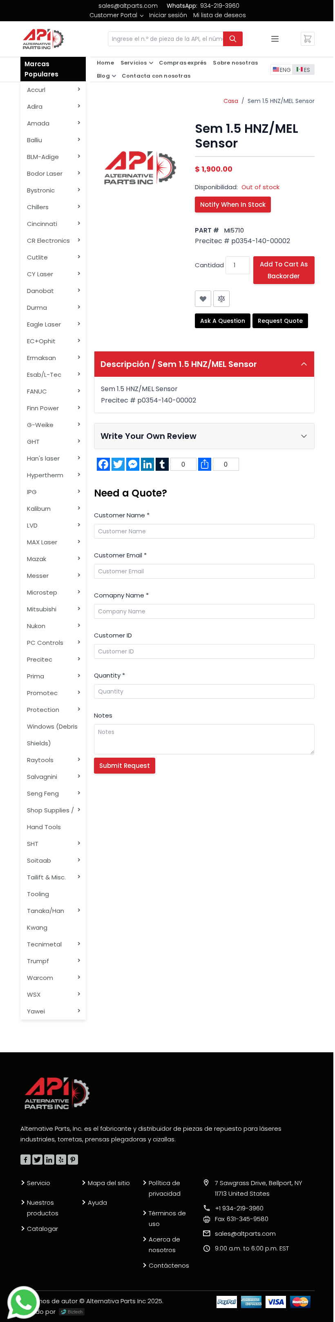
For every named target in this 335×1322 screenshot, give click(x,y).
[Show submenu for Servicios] (151, 63)
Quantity (109, 675)
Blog (103, 76)
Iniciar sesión (168, 15)
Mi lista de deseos (219, 15)
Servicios (134, 63)
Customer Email (120, 555)
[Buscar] (233, 38)
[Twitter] (37, 1159)
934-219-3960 (219, 6)
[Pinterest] (73, 1159)
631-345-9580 (241, 1219)
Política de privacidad (165, 1188)
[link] (116, 15)
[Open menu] (275, 39)
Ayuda (97, 1202)
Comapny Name (121, 595)
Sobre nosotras (235, 63)
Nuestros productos (42, 1207)
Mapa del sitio (109, 1183)
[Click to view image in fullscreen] (140, 167)
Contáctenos (169, 1265)
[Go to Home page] (43, 39)
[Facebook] (25, 1159)
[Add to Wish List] (203, 299)
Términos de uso (167, 1218)
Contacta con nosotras (156, 76)
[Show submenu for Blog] (114, 76)
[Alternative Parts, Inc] (57, 1093)
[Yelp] (61, 1159)
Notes (103, 715)
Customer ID (113, 635)
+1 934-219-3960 (239, 1208)
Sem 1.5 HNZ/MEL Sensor (281, 101)
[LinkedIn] (49, 1159)
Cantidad (209, 265)
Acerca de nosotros (164, 1244)
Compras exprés (183, 63)
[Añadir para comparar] (221, 299)
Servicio (38, 1183)
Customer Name (122, 515)
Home (105, 63)
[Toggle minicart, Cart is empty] (308, 39)
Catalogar (42, 1228)
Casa (230, 101)
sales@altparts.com (128, 6)
